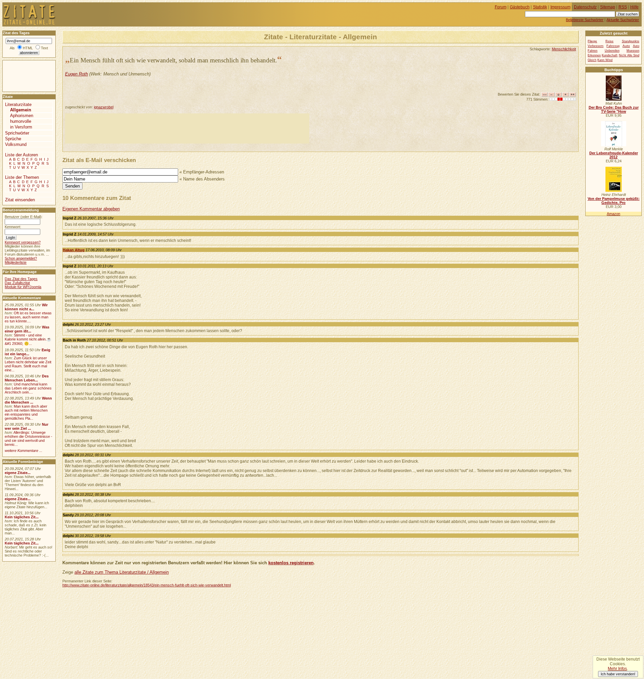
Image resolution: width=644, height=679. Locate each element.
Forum (500, 7)
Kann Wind (604, 60)
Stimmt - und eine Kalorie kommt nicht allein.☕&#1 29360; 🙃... (28, 339)
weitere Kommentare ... (23, 451)
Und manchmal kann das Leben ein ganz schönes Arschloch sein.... (28, 388)
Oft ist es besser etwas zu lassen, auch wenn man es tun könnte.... (28, 317)
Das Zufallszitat (17, 283)
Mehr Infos (617, 668)
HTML (28, 48)
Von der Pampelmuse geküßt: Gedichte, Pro (614, 201)
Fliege (592, 41)
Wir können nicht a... (26, 307)
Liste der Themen (22, 177)
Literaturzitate (18, 104)
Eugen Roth (76, 73)
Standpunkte (630, 41)
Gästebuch (520, 7)
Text (44, 48)
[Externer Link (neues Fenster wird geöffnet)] (614, 99)
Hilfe (634, 7)
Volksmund (15, 144)
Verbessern (595, 46)
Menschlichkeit (564, 49)
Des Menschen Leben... (27, 378)
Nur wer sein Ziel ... (26, 426)
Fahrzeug (613, 46)
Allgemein (20, 109)
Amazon (613, 214)
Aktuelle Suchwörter (622, 20)
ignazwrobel (103, 107)
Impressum (560, 7)
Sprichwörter (17, 133)
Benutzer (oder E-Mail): (24, 217)
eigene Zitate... (18, 473)
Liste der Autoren (21, 154)
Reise (609, 41)
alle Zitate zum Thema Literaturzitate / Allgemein (121, 572)
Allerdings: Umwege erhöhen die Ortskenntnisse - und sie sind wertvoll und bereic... (28, 438)
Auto (626, 46)
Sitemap (607, 7)
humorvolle (20, 121)
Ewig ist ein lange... (27, 352)
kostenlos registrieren (291, 562)
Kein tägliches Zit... (22, 517)
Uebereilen (612, 50)
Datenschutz (585, 7)
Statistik (540, 7)
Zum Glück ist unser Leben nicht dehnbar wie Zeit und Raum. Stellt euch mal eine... (28, 364)
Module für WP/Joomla (23, 287)
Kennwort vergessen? (23, 242)
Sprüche (13, 138)
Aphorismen (21, 115)
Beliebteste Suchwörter (584, 20)
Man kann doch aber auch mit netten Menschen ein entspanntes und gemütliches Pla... (26, 412)
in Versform (21, 126)
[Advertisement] (187, 128)
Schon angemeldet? (21, 258)
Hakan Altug (74, 250)
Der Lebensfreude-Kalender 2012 (613, 155)
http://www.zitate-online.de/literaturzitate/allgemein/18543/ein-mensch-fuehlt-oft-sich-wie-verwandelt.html (146, 585)
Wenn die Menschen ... (28, 400)
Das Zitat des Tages (21, 279)
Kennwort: (13, 227)
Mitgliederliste (15, 262)
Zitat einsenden (20, 199)
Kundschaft (610, 55)
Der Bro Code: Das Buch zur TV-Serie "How (614, 109)
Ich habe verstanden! (618, 674)
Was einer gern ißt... (27, 329)
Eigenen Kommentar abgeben (91, 208)
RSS (623, 7)
